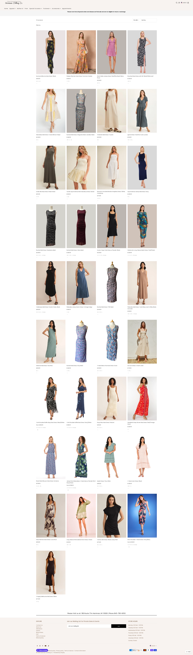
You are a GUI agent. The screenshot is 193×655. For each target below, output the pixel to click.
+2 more (104, 255)
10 (38, 427)
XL (71, 139)
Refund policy (40, 638)
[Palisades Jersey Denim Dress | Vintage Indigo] (81, 283)
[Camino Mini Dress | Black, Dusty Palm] (111, 516)
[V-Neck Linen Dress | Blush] (142, 457)
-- (36, 83)
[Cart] (188, 2)
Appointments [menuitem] (66, 8)
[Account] (179, 2)
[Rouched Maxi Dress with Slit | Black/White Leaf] (142, 52)
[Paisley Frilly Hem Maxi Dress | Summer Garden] (81, 52)
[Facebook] (37, 645)
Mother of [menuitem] (20, 8)
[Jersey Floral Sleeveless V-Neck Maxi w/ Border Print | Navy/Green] (81, 457)
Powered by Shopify (59, 652)
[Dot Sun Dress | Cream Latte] (142, 342)
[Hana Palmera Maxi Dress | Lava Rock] (50, 516)
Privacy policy (60, 650)
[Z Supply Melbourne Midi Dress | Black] (50, 572)
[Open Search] (176, 2)
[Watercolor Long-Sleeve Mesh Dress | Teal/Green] (142, 226)
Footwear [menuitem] (46, 8)
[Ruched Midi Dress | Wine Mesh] (81, 226)
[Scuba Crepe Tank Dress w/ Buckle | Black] (111, 226)
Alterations (39, 629)
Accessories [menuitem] (56, 8)
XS (37, 81)
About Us (38, 627)
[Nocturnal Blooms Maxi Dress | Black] (50, 52)
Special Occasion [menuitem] (35, 8)
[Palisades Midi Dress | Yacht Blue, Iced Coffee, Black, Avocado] (142, 283)
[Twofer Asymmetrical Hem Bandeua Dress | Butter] (81, 168)
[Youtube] (45, 645)
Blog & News (39, 632)
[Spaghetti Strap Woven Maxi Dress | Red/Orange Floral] (142, 398)
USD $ (184, 3)
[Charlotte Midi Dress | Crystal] (111, 111)
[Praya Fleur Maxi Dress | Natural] (111, 398)
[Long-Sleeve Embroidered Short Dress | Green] (81, 516)
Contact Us (39, 625)
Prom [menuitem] (26, 8)
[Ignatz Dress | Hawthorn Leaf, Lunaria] (142, 111)
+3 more (74, 427)
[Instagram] (39, 645)
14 (39, 427)
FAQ (37, 634)
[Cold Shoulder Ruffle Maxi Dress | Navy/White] (81, 398)
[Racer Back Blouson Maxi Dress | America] (50, 457)
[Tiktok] (48, 645)
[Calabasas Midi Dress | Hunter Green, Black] (50, 283)
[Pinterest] (42, 645)
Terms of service (40, 636)
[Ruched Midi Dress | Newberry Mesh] (50, 226)
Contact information (80, 650)
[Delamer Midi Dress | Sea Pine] (50, 342)
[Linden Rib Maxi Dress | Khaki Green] (50, 168)
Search (38, 630)
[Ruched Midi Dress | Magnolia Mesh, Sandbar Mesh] (81, 111)
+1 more (43, 255)
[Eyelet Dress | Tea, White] (111, 457)
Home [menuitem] (6, 8)
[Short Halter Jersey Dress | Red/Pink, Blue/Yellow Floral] (111, 52)
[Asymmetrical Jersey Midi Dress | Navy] (142, 168)
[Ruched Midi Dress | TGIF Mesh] (111, 283)
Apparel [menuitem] (11, 8)
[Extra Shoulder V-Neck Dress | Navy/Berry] (142, 516)
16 (41, 427)
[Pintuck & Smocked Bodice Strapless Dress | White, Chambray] (111, 168)
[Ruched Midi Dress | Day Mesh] (81, 342)
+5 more (135, 255)
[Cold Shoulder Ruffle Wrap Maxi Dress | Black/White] (50, 398)
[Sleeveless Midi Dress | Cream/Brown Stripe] (50, 111)
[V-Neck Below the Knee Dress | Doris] (111, 342)
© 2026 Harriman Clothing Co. (44, 652)
